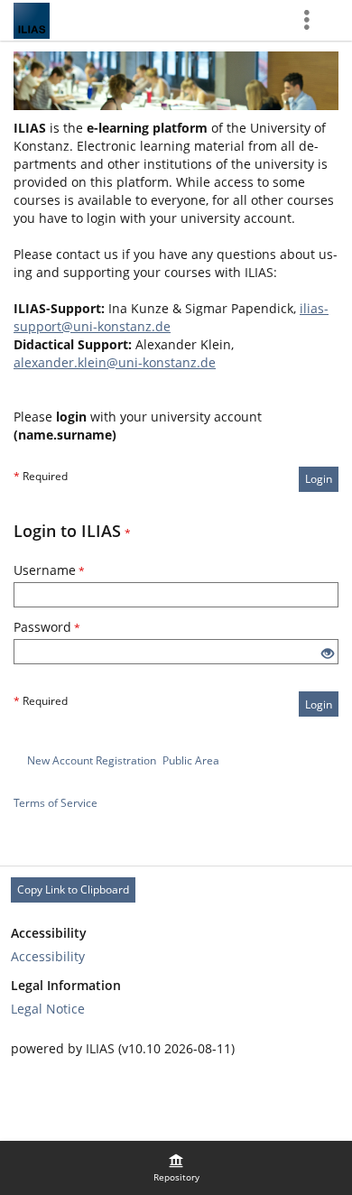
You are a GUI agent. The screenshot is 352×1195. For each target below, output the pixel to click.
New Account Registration (91, 760)
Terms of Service (55, 803)
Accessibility (48, 956)
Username (49, 570)
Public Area (190, 760)
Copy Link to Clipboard (73, 889)
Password (47, 626)
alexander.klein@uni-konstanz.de (115, 362)
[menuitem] (176, 1168)
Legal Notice (48, 1008)
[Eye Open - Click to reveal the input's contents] (327, 653)
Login (318, 478)
